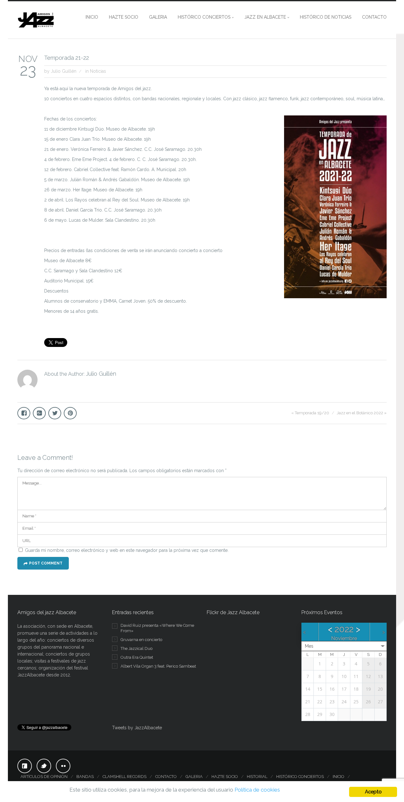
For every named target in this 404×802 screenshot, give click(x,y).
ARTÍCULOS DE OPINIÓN (44, 776)
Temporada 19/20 (312, 412)
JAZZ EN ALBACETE (265, 17)
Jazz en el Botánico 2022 (360, 412)
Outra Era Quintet (137, 657)
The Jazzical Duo (136, 648)
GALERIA (158, 17)
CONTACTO (374, 17)
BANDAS (85, 776)
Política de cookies (257, 790)
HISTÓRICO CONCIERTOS (204, 17)
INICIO (92, 17)
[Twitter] (44, 766)
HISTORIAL (257, 776)
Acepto (373, 792)
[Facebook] (24, 766)
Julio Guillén (63, 71)
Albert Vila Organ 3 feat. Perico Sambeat (158, 666)
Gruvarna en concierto (141, 639)
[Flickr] (63, 766)
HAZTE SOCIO (123, 17)
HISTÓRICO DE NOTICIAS (325, 17)
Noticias (98, 71)
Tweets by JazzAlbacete (137, 727)
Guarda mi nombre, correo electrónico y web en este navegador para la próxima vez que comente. (127, 550)
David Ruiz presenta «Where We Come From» (157, 628)
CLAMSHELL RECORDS (124, 776)
